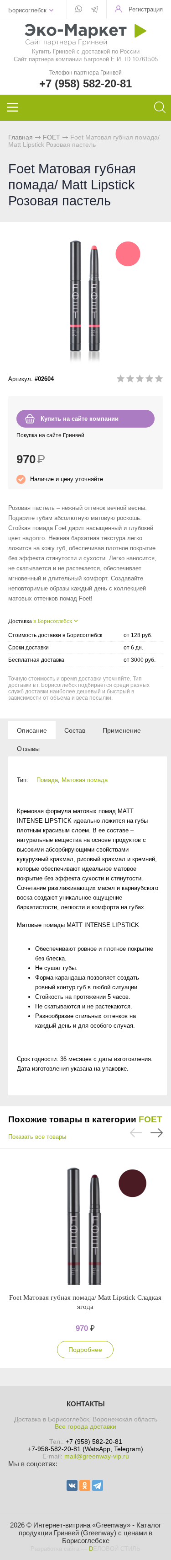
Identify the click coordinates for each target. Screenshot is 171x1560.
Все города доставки (85, 1426)
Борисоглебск (27, 10)
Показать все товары (37, 1136)
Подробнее (85, 1349)
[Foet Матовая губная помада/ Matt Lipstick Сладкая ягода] (85, 1221)
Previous (136, 1132)
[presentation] (32, 730)
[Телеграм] (95, 10)
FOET (51, 137)
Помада (47, 780)
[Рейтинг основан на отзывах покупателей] (140, 380)
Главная (20, 137)
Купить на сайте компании (80, 418)
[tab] (32, 730)
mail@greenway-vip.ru (96, 1456)
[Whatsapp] (79, 9)
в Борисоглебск (52, 620)
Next (156, 1132)
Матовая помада (85, 780)
